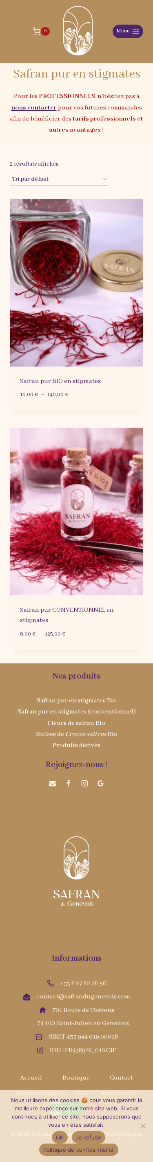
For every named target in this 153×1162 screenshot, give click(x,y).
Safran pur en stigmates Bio (77, 701)
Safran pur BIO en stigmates (60, 381)
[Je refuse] (143, 1126)
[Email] (53, 783)
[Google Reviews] (100, 783)
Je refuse (88, 1137)
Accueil (31, 1078)
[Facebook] (68, 783)
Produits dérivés (76, 745)
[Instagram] (84, 783)
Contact (121, 1078)
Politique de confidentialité (78, 1149)
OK (60, 1137)
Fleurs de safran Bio (76, 723)
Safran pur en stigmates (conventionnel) (77, 712)
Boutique (76, 1078)
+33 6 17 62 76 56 (83, 984)
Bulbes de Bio (77, 734)
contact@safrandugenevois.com (83, 997)
